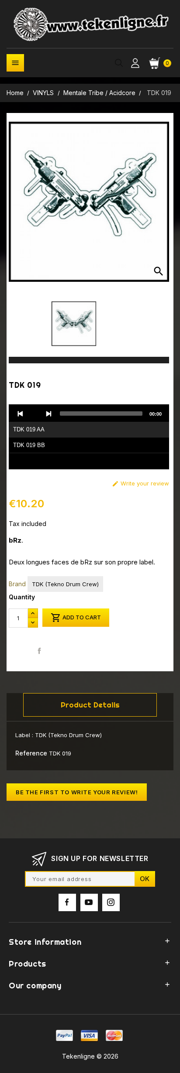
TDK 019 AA (29, 429)
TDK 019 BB (29, 445)
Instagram (111, 902)
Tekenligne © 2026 (90, 1056)
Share (39, 650)
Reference (31, 753)
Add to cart (76, 617)
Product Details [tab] (90, 704)
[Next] (48, 413)
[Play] (34, 413)
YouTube (89, 902)
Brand (17, 584)
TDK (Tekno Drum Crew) (65, 584)
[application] (89, 437)
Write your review (140, 483)
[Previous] (20, 413)
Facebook (67, 902)
